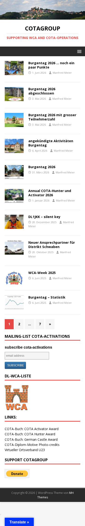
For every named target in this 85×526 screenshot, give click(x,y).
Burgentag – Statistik (46, 297)
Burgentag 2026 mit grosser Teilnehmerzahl (52, 117)
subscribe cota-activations (28, 347)
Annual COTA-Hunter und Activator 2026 (49, 192)
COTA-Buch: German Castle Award (31, 439)
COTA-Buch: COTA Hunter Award (30, 434)
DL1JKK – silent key (44, 216)
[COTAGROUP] (42, 17)
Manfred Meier (62, 72)
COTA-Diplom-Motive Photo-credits (32, 444)
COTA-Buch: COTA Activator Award (32, 429)
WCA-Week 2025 (42, 272)
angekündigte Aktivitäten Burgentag (50, 143)
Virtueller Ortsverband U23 (25, 450)
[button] (78, 51)
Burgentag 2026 (41, 167)
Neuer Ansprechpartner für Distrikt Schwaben (51, 244)
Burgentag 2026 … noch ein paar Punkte (51, 65)
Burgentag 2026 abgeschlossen (41, 91)
